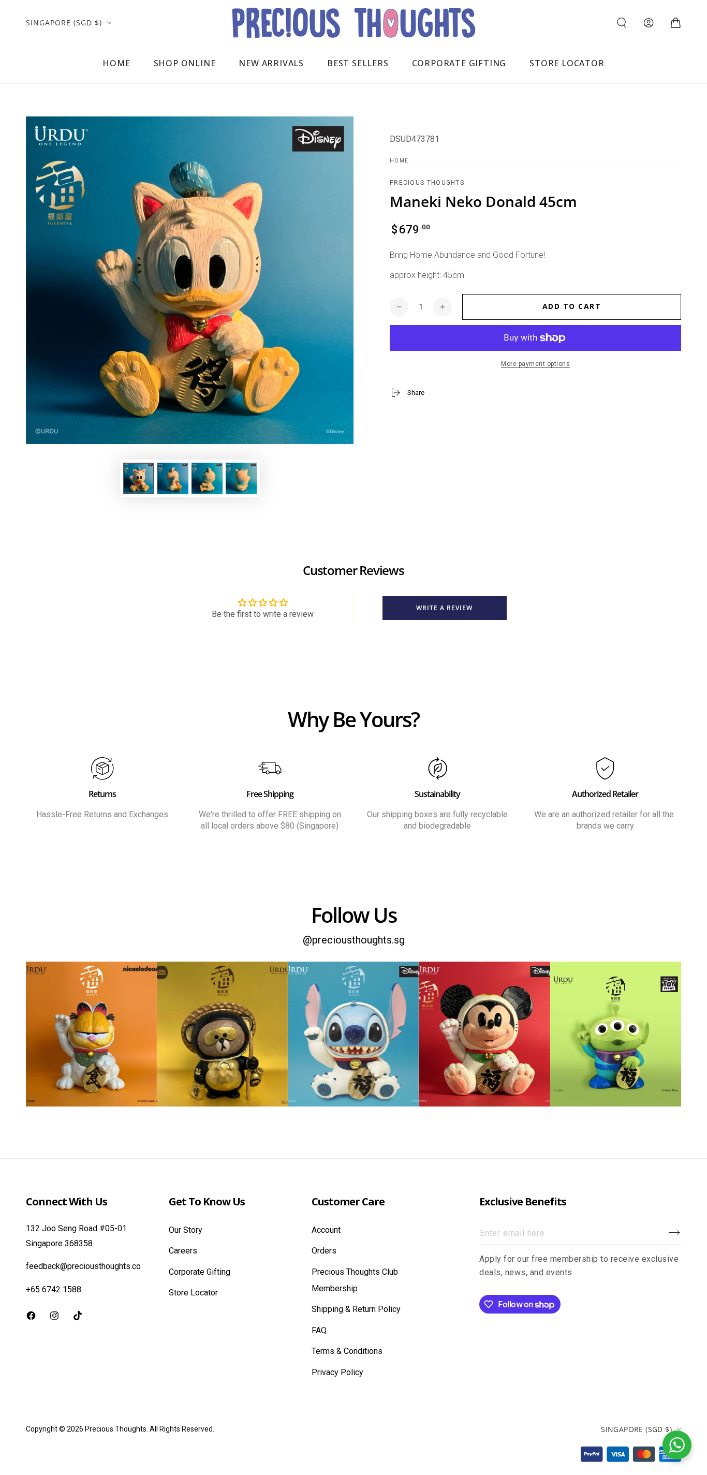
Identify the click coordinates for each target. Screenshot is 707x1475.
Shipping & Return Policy (356, 1309)
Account (326, 1230)
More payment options (535, 363)
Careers (183, 1251)
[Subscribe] (675, 1232)
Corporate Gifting (199, 1272)
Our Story (185, 1230)
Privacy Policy (337, 1372)
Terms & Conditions (347, 1351)
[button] (621, 22)
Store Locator (193, 1292)
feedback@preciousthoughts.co (83, 1266)
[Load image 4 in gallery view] (241, 478)
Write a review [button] (444, 607)
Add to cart (571, 306)
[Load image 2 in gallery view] (172, 478)
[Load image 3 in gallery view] (207, 478)
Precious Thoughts (427, 182)
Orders (324, 1251)
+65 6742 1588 (53, 1289)
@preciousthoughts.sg (354, 940)
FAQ (319, 1330)
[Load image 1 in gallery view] (138, 478)
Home (399, 161)
